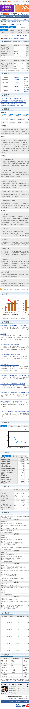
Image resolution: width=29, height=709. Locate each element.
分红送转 (17, 90)
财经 (1, 4)
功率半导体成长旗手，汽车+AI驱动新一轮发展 (12, 401)
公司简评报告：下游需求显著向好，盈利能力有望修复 (14, 325)
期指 (15, 4)
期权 (18, 4)
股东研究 (12, 30)
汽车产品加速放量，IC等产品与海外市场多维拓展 (12, 384)
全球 (28, 4)
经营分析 (20, 30)
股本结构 (20, 32)
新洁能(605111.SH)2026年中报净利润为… (11, 98)
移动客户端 (10, 1)
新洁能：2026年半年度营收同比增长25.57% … (12, 105)
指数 (9, 16)
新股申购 (10, 22)
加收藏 (5, 1)
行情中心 (4, 16)
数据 (25, 4)
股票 (8, 4)
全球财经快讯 (25, 14)
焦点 (5, 4)
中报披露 (17, 80)
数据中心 (4, 22)
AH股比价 (23, 22)
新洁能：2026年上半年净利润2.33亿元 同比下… (12, 100)
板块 (20, 16)
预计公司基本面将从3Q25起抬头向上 (9, 344)
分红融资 (12, 32)
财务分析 (4, 32)
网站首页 (2, 1)
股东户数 (17, 83)
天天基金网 (22, 1)
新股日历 (14, 22)
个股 (17, 16)
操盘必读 (4, 30)
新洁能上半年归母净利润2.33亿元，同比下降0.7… (13, 102)
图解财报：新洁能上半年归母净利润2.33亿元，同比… (13, 104)
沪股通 (12, 24)
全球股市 (4, 19)
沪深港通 (4, 24)
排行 (23, 16)
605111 (4, 27)
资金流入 (18, 24)
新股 (11, 4)
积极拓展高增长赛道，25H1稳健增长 (9, 365)
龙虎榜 (16, 86)
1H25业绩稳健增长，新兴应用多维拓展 (10, 354)
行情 (21, 4)
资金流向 (19, 22)
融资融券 (17, 77)
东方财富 (16, 1)
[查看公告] (26, 80)
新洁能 (10, 27)
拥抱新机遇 (3, 334)
